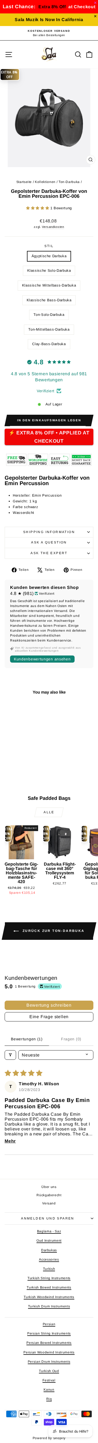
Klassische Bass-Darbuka (49, 300)
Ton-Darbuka (69, 182)
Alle (49, 812)
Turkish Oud (49, 1371)
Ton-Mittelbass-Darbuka (48, 329)
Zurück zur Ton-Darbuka (52, 931)
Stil (49, 246)
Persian (49, 1324)
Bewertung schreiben (49, 1005)
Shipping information (49, 532)
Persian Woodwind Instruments (48, 1352)
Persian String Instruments (49, 1333)
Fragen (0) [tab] (71, 1039)
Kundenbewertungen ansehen (42, 659)
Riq (49, 1399)
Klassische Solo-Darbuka (49, 270)
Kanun (49, 1390)
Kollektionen (45, 182)
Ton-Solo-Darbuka (48, 315)
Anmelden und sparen (47, 1218)
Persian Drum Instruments (49, 1362)
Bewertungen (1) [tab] (27, 1039)
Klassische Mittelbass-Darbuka (49, 285)
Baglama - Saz (49, 1231)
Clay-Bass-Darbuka (49, 344)
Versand (49, 1203)
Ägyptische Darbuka (49, 256)
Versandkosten (53, 226)
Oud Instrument (49, 1240)
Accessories (49, 1259)
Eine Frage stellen (49, 1016)
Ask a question (49, 542)
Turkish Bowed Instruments (49, 1287)
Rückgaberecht (48, 1195)
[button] (38, 208)
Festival (48, 1380)
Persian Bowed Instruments (48, 1343)
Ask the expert (49, 553)
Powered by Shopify (49, 1438)
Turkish (49, 1269)
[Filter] (10, 1055)
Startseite (24, 182)
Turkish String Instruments (49, 1278)
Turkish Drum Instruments (49, 1306)
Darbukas (49, 1250)
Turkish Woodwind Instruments (49, 1297)
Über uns (48, 1187)
